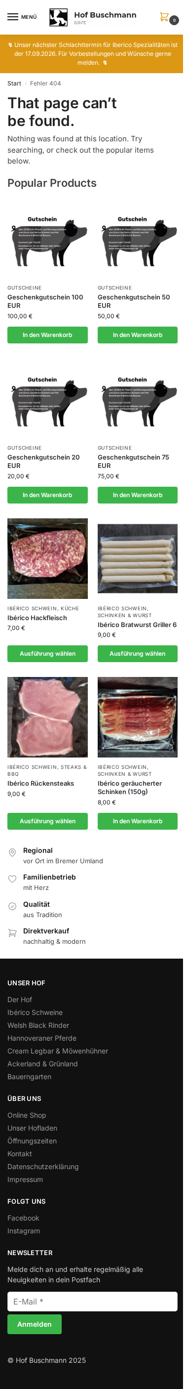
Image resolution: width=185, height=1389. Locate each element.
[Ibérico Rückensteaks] (47, 717)
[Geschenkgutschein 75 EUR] (138, 398)
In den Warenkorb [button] (47, 334)
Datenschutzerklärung (43, 1166)
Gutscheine (24, 288)
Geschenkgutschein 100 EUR (45, 301)
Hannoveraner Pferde (41, 1038)
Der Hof (19, 999)
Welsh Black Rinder (38, 1025)
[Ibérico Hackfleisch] (47, 558)
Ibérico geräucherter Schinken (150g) (130, 787)
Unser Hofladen (32, 1128)
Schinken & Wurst (125, 615)
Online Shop (26, 1115)
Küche (70, 608)
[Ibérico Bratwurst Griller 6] (138, 558)
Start (14, 83)
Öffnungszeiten (32, 1140)
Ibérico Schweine (35, 1012)
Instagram (23, 1230)
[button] (166, 17)
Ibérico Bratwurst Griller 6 (137, 625)
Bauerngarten (29, 1076)
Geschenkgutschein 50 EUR (134, 301)
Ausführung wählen (47, 653)
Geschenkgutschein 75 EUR (133, 461)
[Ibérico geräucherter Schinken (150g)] (138, 717)
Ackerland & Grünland (42, 1063)
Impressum (25, 1179)
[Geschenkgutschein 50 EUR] (138, 238)
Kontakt (19, 1153)
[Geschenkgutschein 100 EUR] (47, 238)
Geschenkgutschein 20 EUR (43, 461)
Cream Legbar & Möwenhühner (57, 1051)
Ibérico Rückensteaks (40, 783)
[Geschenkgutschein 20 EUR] (47, 398)
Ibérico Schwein (32, 608)
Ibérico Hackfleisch (37, 618)
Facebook (23, 1218)
